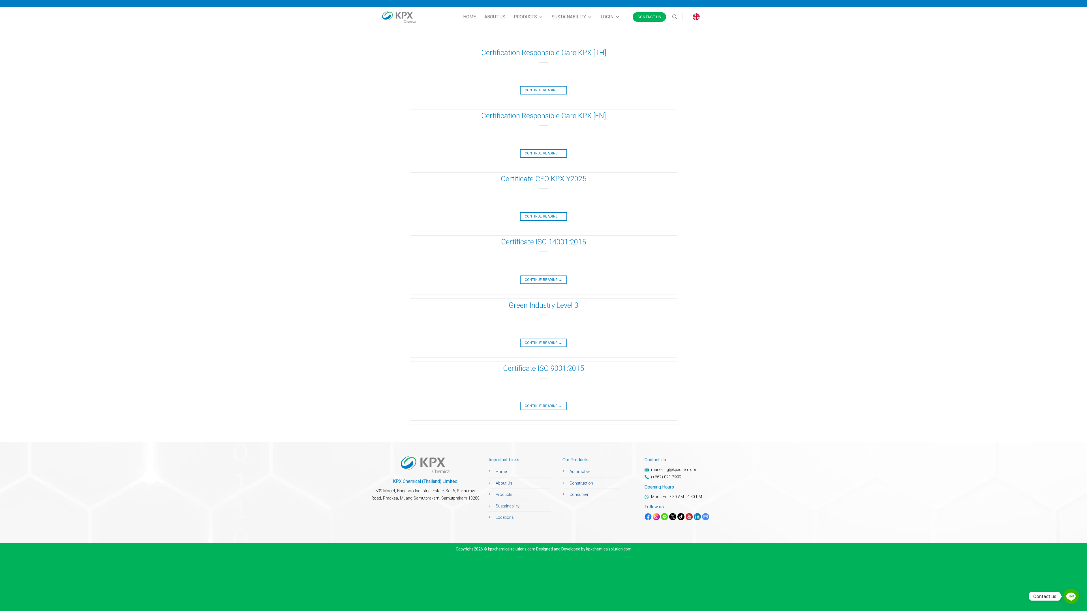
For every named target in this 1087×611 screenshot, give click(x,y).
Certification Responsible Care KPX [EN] (543, 115)
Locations (505, 517)
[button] (674, 16)
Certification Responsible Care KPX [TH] (543, 52)
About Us (494, 17)
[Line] (1071, 596)
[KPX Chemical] (399, 17)
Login (607, 17)
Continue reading (543, 90)
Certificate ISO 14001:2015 (543, 242)
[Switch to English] (696, 17)
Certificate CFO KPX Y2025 (543, 179)
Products (525, 17)
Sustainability (569, 17)
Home (469, 17)
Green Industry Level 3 (543, 305)
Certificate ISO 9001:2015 (543, 368)
